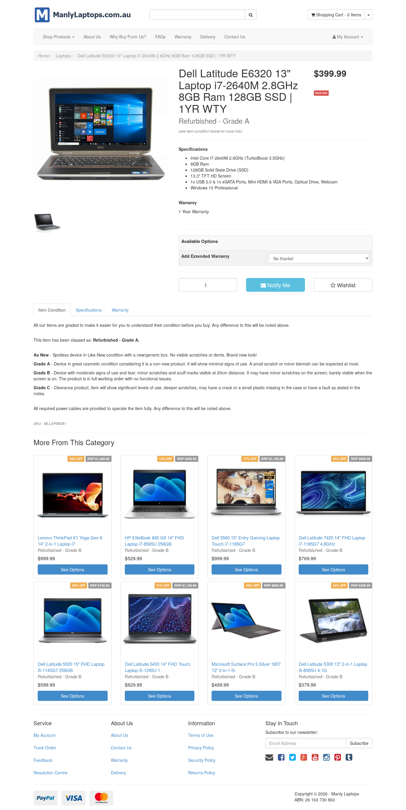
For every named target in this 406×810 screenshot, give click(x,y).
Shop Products (57, 37)
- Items (338, 15)
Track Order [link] (45, 748)
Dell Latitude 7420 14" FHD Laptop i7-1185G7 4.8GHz (332, 540)
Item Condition (52, 310)
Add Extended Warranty (205, 256)
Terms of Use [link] (200, 735)
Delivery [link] (118, 773)
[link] (281, 756)
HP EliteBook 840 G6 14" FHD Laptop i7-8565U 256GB (154, 540)
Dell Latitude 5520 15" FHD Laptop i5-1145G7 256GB (71, 667)
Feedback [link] (43, 760)
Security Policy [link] (201, 760)
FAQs (160, 37)
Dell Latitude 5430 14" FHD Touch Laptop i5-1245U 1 (157, 667)
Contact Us (234, 37)
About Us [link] (119, 735)
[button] (343, 285)
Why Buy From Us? (128, 37)
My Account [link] (45, 735)
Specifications (89, 310)
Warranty (182, 37)
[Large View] (47, 222)
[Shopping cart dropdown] (368, 15)
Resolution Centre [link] (50, 773)
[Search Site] (250, 15)
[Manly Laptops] (83, 11)
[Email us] (269, 756)
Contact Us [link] (121, 748)
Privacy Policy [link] (201, 748)
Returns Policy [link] (201, 773)
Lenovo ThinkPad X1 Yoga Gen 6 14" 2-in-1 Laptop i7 (70, 540)
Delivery (207, 37)
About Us (92, 37)
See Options (72, 569)
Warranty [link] (119, 760)
